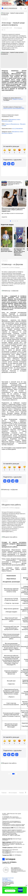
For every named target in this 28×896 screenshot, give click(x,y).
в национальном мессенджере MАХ (13, 107)
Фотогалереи (13, 792)
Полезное (22, 792)
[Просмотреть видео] (7, 237)
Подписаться (10, 891)
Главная (4, 792)
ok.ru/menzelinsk (17, 128)
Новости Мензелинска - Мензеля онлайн (13, 124)
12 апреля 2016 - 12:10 (7, 507)
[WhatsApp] (16, 481)
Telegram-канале (17, 99)
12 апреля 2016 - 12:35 (7, 267)
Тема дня (5, 18)
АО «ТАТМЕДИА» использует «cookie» (7, 880)
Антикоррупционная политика (8, 878)
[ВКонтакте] (4, 163)
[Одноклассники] (8, 163)
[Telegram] (12, 163)
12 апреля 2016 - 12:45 (7, 27)
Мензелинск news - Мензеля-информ (11, 120)
